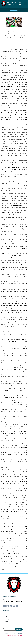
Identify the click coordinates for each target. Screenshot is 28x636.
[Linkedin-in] (4, 606)
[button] (25, 3)
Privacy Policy (19, 635)
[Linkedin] (11, 10)
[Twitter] (15, 10)
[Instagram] (13, 10)
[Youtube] (17, 10)
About (7, 614)
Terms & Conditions (10, 635)
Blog (6, 621)
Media (6, 616)
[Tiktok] (17, 606)
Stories (7, 619)
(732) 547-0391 (7, 599)
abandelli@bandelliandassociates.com (12, 601)
